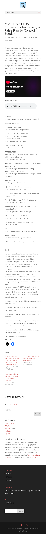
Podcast (32, 37)
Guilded (7, 428)
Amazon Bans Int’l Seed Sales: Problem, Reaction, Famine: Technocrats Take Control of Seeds (12, 360)
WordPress (23, 531)
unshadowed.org (13, 404)
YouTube (9, 474)
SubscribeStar (10, 423)
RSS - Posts (10, 503)
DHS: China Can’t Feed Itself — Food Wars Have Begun (31, 358)
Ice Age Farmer (12, 37)
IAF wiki (35, 457)
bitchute (8, 431)
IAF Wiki (7, 426)
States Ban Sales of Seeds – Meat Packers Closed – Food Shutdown (12, 377)
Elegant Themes (22, 528)
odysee (7, 434)
